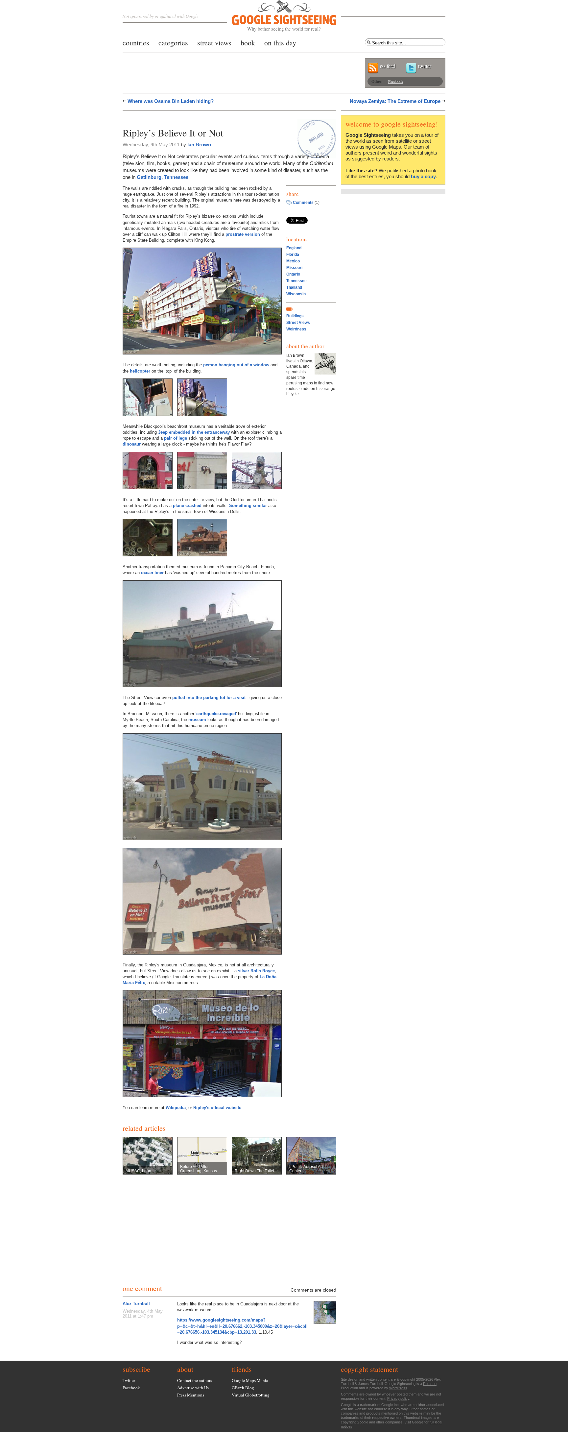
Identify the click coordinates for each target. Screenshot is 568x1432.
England (293, 248)
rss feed (387, 65)
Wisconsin (296, 294)
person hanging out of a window (236, 364)
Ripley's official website (217, 1107)
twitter (424, 65)
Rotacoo (430, 1384)
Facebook (395, 81)
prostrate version (242, 234)
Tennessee (296, 281)
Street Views (298, 322)
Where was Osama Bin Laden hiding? (171, 101)
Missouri (294, 267)
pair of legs (175, 438)
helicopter (140, 371)
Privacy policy (398, 1398)
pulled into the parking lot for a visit (209, 697)
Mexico (293, 261)
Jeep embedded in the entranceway (194, 432)
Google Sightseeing (276, 16)
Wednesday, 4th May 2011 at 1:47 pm (143, 1314)
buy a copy (423, 176)
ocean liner (152, 572)
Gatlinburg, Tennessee (162, 177)
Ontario (293, 274)
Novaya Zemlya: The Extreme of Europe (395, 101)
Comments (303, 202)
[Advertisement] (199, 117)
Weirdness (296, 329)
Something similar (248, 505)
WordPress (398, 1388)
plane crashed (187, 505)
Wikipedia (176, 1107)
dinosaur (132, 444)
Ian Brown (199, 144)
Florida (292, 254)
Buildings (295, 316)
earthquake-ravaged (216, 713)
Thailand (294, 287)
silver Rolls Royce (256, 970)
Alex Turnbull (136, 1303)
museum (197, 719)
